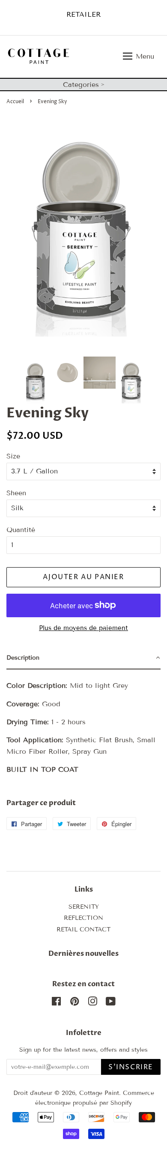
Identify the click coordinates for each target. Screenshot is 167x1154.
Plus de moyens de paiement (83, 628)
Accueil (15, 101)
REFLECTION (83, 918)
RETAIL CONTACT (83, 929)
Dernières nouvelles (83, 953)
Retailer (83, 14)
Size (13, 456)
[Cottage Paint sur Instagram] (92, 1003)
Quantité (20, 530)
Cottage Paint (99, 1093)
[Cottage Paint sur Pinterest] (74, 1003)
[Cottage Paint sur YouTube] (111, 1003)
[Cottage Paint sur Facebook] (56, 1003)
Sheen (16, 493)
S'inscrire (130, 1067)
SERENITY (84, 906)
